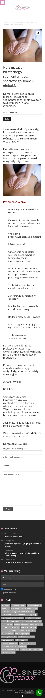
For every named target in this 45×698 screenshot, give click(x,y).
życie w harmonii (8, 652)
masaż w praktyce (22, 633)
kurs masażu (7, 615)
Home (5, 22)
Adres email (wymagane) (13, 457)
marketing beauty (21, 624)
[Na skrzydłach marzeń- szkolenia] (23, 5)
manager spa (7, 624)
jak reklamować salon (29, 608)
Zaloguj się (37, 590)
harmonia (15, 608)
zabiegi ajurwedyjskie (10, 649)
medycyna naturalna (26, 637)
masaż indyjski (7, 633)
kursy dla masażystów (10, 621)
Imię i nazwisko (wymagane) (15, 448)
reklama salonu (22, 640)
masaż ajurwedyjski (28, 627)
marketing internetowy (10, 627)
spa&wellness (7, 646)
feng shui (5, 608)
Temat (6, 465)
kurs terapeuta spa (33, 618)
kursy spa (37, 621)
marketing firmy (36, 624)
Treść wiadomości (11, 474)
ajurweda (5, 605)
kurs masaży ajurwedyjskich (13, 618)
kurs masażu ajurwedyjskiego (25, 615)
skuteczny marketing (27, 643)
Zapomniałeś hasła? (9, 592)
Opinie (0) (13, 113)
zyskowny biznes (35, 649)
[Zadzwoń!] (39, 692)
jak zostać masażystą (26, 611)
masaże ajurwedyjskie (10, 630)
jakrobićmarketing (9, 611)
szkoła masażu (20, 646)
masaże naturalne (28, 630)
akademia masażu (19, 605)
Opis (5, 113)
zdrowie (24, 649)
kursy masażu (26, 621)
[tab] (5, 113)
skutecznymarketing (10, 643)
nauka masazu (8, 640)
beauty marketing (34, 605)
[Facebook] (22, 696)
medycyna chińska (9, 637)
